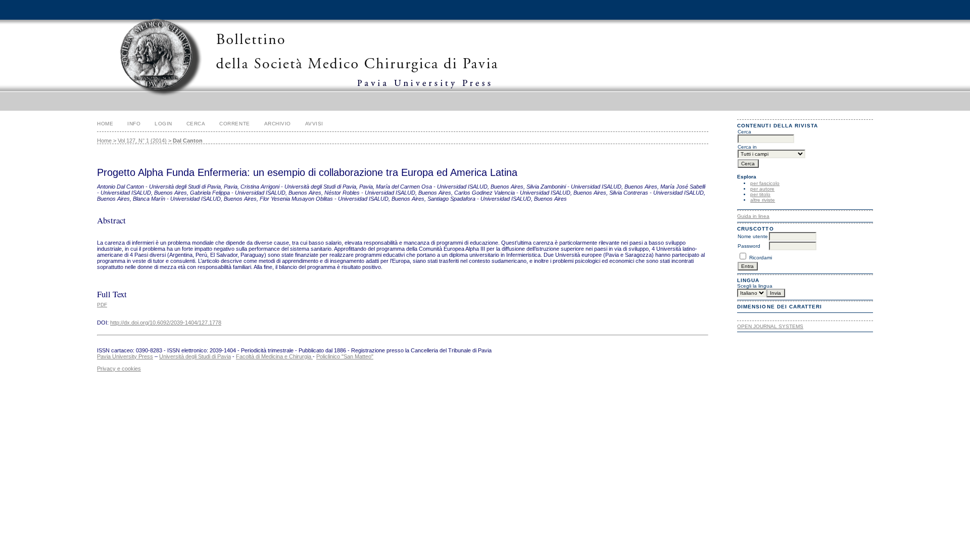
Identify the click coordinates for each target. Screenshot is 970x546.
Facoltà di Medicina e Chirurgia (274, 356)
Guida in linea (753, 216)
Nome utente (753, 236)
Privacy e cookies (119, 369)
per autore (762, 189)
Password (749, 246)
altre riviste (762, 200)
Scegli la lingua (754, 286)
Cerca (196, 123)
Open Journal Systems (770, 326)
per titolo (760, 194)
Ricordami (760, 257)
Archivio (277, 123)
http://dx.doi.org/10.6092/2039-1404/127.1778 (165, 323)
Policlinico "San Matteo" (344, 356)
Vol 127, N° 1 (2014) (142, 141)
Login (163, 123)
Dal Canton (188, 141)
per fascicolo (765, 183)
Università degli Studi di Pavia (195, 356)
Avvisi (314, 123)
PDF (102, 304)
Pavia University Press (125, 356)
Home (105, 123)
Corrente (234, 123)
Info (133, 123)
